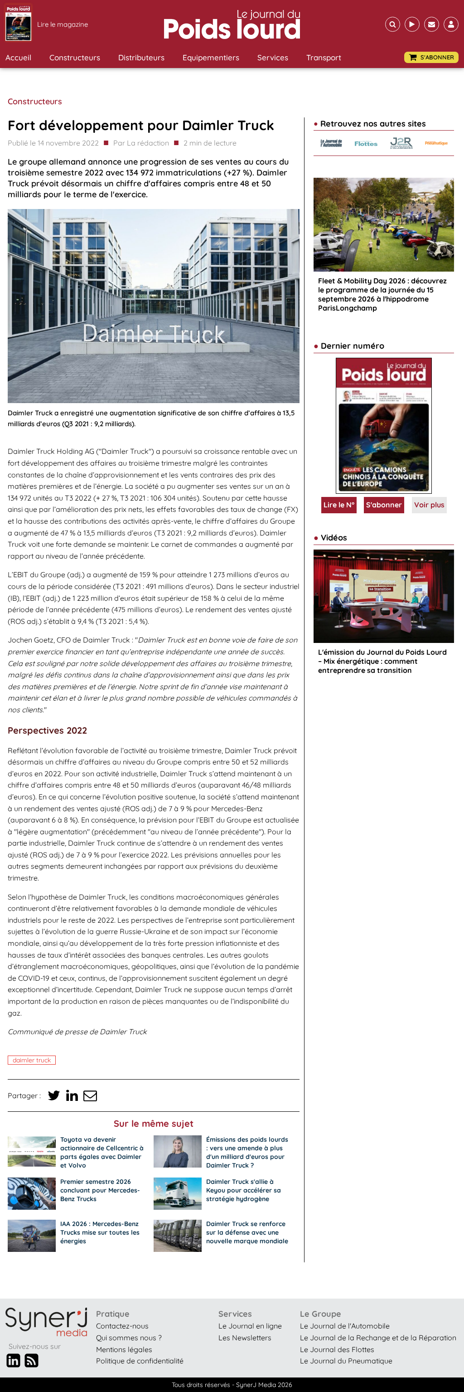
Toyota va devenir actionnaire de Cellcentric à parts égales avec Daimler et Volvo (102, 1152)
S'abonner (384, 504)
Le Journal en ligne (250, 1325)
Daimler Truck (32, 1060)
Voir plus (429, 504)
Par (141, 142)
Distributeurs (141, 57)
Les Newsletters (244, 1337)
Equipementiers (211, 57)
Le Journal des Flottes (337, 1349)
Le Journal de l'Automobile (345, 1325)
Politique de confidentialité (140, 1360)
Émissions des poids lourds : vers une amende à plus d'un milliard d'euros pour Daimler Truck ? (247, 1152)
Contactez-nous (122, 1325)
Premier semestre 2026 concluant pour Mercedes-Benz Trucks (100, 1190)
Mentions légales (124, 1349)
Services (272, 57)
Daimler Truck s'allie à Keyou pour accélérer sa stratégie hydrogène (243, 1190)
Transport (323, 57)
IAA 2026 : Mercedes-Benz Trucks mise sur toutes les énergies (100, 1232)
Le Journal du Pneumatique (346, 1360)
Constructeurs (74, 57)
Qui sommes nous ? (129, 1337)
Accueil (18, 57)
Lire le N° (339, 504)
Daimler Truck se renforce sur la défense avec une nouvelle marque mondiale (247, 1232)
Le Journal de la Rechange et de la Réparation (378, 1337)
